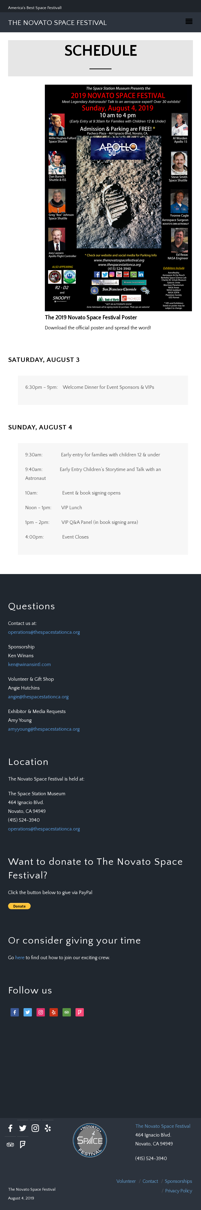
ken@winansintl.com (29, 664)
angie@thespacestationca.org (38, 697)
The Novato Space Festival (162, 1126)
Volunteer (126, 1181)
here (20, 957)
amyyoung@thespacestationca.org (44, 729)
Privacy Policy (178, 1191)
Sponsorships (178, 1181)
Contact (150, 1181)
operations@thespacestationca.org (44, 632)
